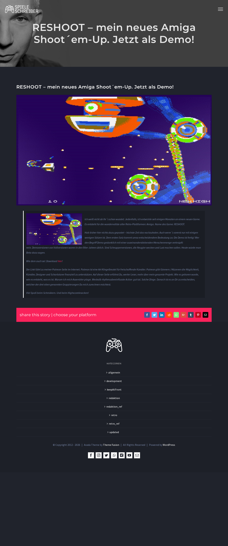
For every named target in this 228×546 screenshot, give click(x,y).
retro (114, 415)
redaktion (114, 398)
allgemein (114, 372)
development (114, 381)
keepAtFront (114, 389)
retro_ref (114, 423)
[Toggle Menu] (220, 9)
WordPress (169, 444)
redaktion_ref (114, 406)
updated (114, 432)
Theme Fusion (111, 444)
